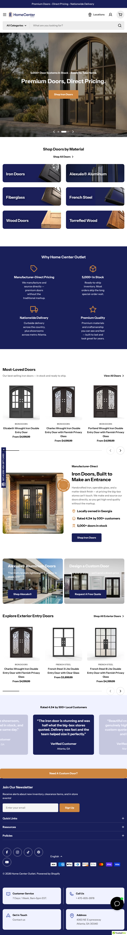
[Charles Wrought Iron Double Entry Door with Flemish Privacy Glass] (63, 401)
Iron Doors (21, 424)
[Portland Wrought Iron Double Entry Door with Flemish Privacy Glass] (105, 401)
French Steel (63, 664)
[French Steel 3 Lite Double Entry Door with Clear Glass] (63, 642)
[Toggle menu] (5, 15)
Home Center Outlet (24, 873)
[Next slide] (73, 132)
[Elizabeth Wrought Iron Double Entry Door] (21, 401)
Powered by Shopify (48, 873)
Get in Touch (20, 915)
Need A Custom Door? (63, 773)
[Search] (120, 26)
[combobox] (63, 25)
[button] (58, 132)
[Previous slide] (54, 132)
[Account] (110, 15)
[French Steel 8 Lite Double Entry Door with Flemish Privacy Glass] (105, 642)
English (54, 856)
